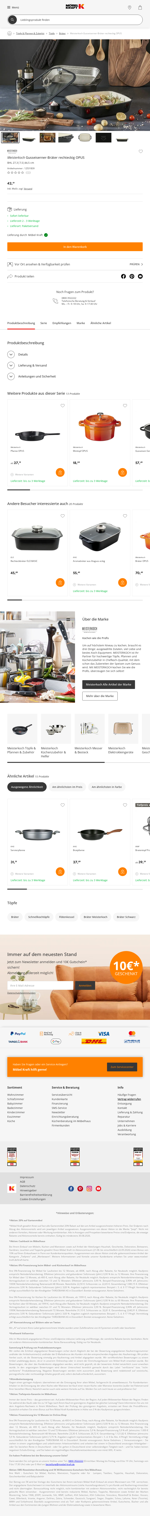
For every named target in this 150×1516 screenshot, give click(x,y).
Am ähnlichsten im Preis (67, 787)
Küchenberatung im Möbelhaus (71, 1121)
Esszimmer (14, 1116)
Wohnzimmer (15, 1094)
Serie (43, 323)
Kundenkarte (60, 1099)
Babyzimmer (15, 1103)
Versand (28, 188)
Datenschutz (27, 1186)
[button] (12, 7)
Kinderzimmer (16, 1112)
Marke (81, 323)
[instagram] (89, 1188)
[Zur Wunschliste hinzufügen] (141, 151)
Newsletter (58, 1112)
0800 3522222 (69, 298)
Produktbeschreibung (21, 323)
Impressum (27, 1177)
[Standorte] (129, 7)
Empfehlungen (61, 323)
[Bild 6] (103, 137)
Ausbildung (125, 1130)
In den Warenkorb (75, 247)
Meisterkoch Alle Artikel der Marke (108, 684)
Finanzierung (60, 1103)
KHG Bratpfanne (80, 800)
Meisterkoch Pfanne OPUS (24, 401)
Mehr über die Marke (100, 696)
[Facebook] (123, 276)
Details (23, 354)
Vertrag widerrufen (129, 1099)
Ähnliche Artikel (101, 323)
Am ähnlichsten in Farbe (107, 787)
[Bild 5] (85, 137)
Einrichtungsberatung (65, 1116)
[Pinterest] (132, 276)
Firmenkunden (61, 1125)
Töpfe (12, 902)
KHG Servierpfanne (19, 800)
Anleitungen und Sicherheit (37, 376)
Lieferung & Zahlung (130, 1112)
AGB (22, 1181)
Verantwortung (127, 1134)
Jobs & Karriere (127, 1125)
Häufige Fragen (127, 1094)
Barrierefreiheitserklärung (36, 1194)
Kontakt (122, 1108)
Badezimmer (15, 1108)
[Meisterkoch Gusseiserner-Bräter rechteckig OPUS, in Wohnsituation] (75, 85)
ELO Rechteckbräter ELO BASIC (26, 511)
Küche (11, 1121)
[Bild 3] (47, 137)
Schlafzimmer (15, 1099)
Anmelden (85, 985)
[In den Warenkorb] (60, 472)
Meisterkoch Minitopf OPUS (87, 401)
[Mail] (140, 276)
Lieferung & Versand (32, 365)
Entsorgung (125, 1103)
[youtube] (98, 1188)
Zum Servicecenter (122, 1067)
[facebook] (71, 1188)
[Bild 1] (10, 137)
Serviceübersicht (62, 1094)
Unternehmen (126, 1121)
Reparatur (124, 1116)
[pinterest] (80, 1188)
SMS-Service (59, 1108)
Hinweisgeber (28, 1190)
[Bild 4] (66, 137)
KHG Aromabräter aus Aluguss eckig (92, 511)
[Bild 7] (122, 137)
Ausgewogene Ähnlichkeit (27, 787)
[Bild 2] (29, 137)
